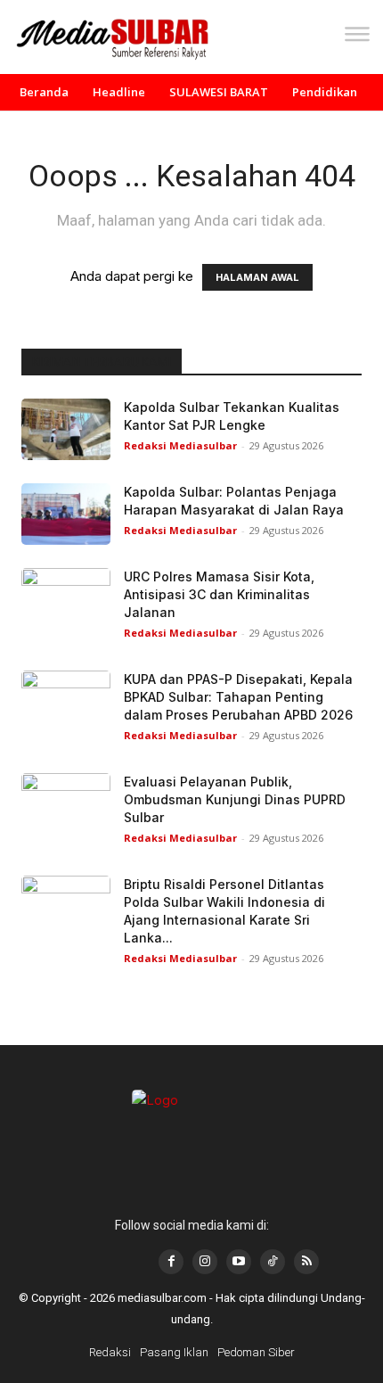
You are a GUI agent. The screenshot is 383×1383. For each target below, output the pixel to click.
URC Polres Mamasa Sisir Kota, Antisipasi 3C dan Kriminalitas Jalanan (219, 594)
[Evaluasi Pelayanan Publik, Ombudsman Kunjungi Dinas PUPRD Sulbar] (65, 804)
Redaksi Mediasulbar (180, 445)
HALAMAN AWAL (257, 277)
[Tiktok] (272, 1261)
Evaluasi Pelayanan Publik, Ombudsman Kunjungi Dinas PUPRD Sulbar (235, 799)
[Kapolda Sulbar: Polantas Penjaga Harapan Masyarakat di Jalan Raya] (65, 514)
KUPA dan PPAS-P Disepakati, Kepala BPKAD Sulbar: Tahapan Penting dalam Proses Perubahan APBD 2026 (238, 696)
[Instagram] (204, 1261)
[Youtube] (238, 1261)
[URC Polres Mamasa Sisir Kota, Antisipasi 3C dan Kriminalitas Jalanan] (65, 599)
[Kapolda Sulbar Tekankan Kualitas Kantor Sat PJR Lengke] (65, 429)
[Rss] (306, 1261)
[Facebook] (171, 1261)
